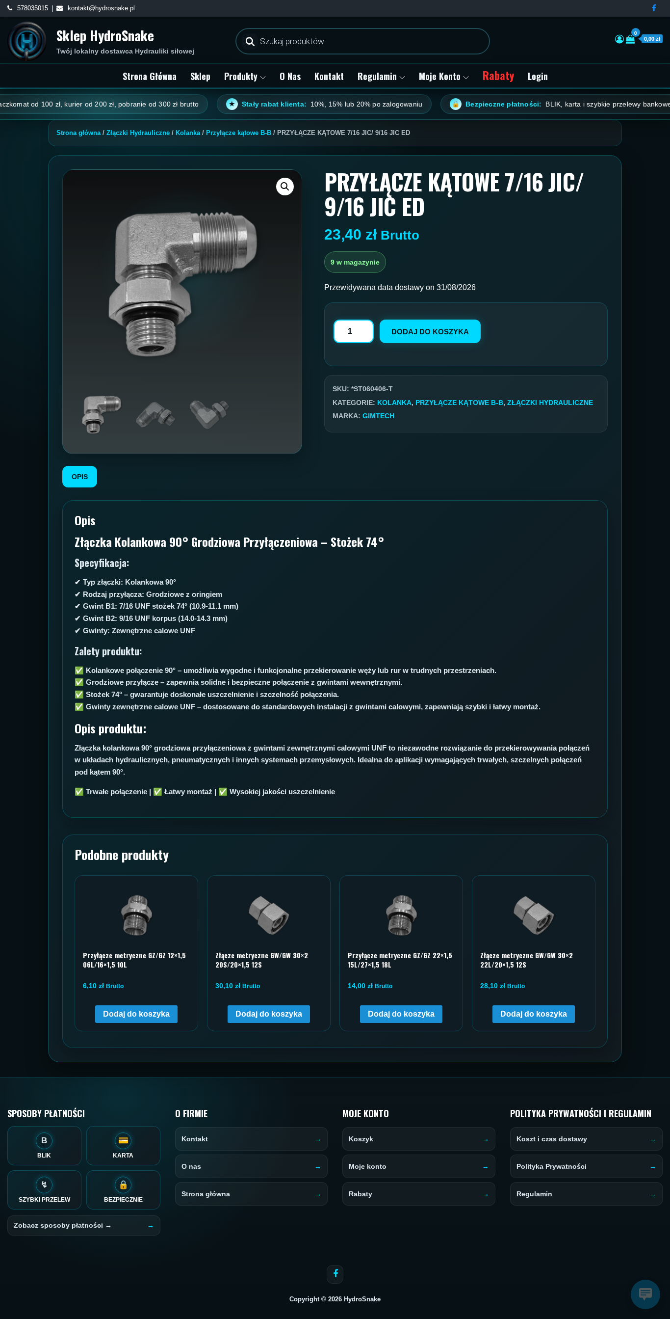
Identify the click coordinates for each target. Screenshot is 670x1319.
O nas (290, 76)
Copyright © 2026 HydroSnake (335, 1299)
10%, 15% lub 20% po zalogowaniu (286, 104)
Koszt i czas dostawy (551, 1139)
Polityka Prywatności (551, 1166)
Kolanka (188, 132)
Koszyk (361, 1139)
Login (538, 76)
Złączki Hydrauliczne (138, 132)
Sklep (200, 76)
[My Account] (619, 39)
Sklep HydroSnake (105, 35)
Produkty (241, 76)
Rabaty (498, 75)
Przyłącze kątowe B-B (238, 132)
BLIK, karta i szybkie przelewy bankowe (522, 104)
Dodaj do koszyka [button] (136, 1014)
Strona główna (150, 76)
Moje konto (440, 76)
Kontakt (329, 76)
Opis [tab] (80, 477)
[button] (285, 186)
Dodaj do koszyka (430, 331)
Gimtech (378, 416)
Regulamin (377, 76)
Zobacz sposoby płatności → (63, 1225)
